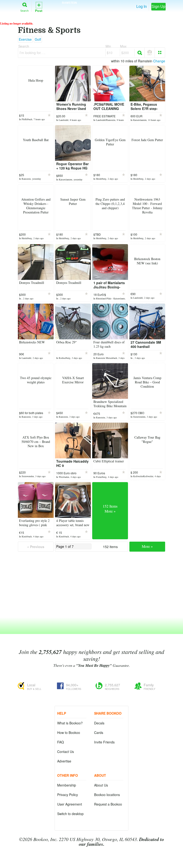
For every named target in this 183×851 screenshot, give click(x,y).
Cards (98, 732)
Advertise (64, 761)
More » (147, 546)
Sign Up (158, 7)
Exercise (25, 39)
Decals (99, 723)
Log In (141, 7)
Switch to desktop (70, 813)
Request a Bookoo (108, 804)
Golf (38, 39)
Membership (66, 785)
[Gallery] (160, 53)
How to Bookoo (68, 732)
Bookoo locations (107, 794)
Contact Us (65, 751)
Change (159, 61)
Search (24, 10)
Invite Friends (104, 742)
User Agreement (69, 804)
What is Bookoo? (70, 723)
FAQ (60, 742)
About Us (101, 785)
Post (38, 7)
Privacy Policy (67, 794)
